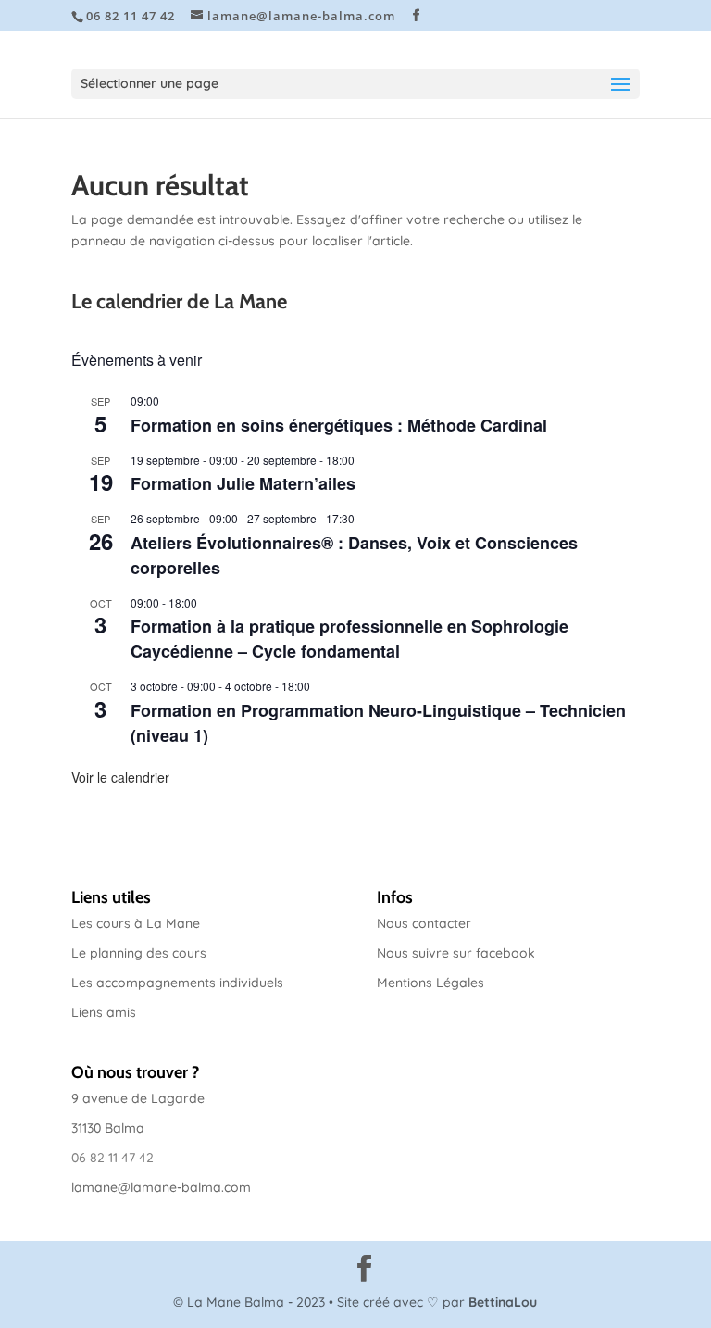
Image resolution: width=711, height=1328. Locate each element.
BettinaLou (502, 1302)
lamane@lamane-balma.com (161, 1187)
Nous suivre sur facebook (456, 953)
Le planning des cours (138, 953)
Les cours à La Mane (135, 923)
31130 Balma (107, 1128)
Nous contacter (424, 923)
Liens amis (103, 1012)
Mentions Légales (430, 982)
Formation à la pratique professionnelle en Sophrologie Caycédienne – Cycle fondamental (349, 638)
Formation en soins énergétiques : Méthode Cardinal (339, 425)
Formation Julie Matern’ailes (243, 483)
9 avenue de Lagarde (138, 1098)
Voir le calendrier (120, 777)
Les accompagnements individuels (177, 982)
